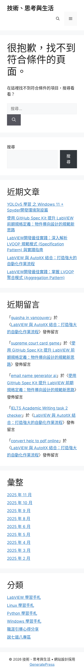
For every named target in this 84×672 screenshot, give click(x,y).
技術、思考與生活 (30, 8)
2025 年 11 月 (19, 494)
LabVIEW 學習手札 (24, 597)
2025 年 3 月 (19, 550)
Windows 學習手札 (24, 621)
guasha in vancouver (30, 317)
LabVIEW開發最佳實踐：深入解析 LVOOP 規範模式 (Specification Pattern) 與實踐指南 (37, 244)
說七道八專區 (19, 637)
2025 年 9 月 (19, 510)
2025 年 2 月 (18, 558)
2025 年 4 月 (19, 542)
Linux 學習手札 (20, 605)
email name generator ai (33, 375)
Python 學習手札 (22, 613)
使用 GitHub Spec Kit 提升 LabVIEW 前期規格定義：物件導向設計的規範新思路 (40, 224)
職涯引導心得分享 (23, 629)
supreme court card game (35, 343)
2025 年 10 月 (19, 502)
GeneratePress (42, 664)
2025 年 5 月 (18, 534)
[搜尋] (14, 120)
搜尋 (11, 147)
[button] (57, 19)
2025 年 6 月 (19, 526)
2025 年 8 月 (18, 518)
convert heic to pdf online (35, 440)
